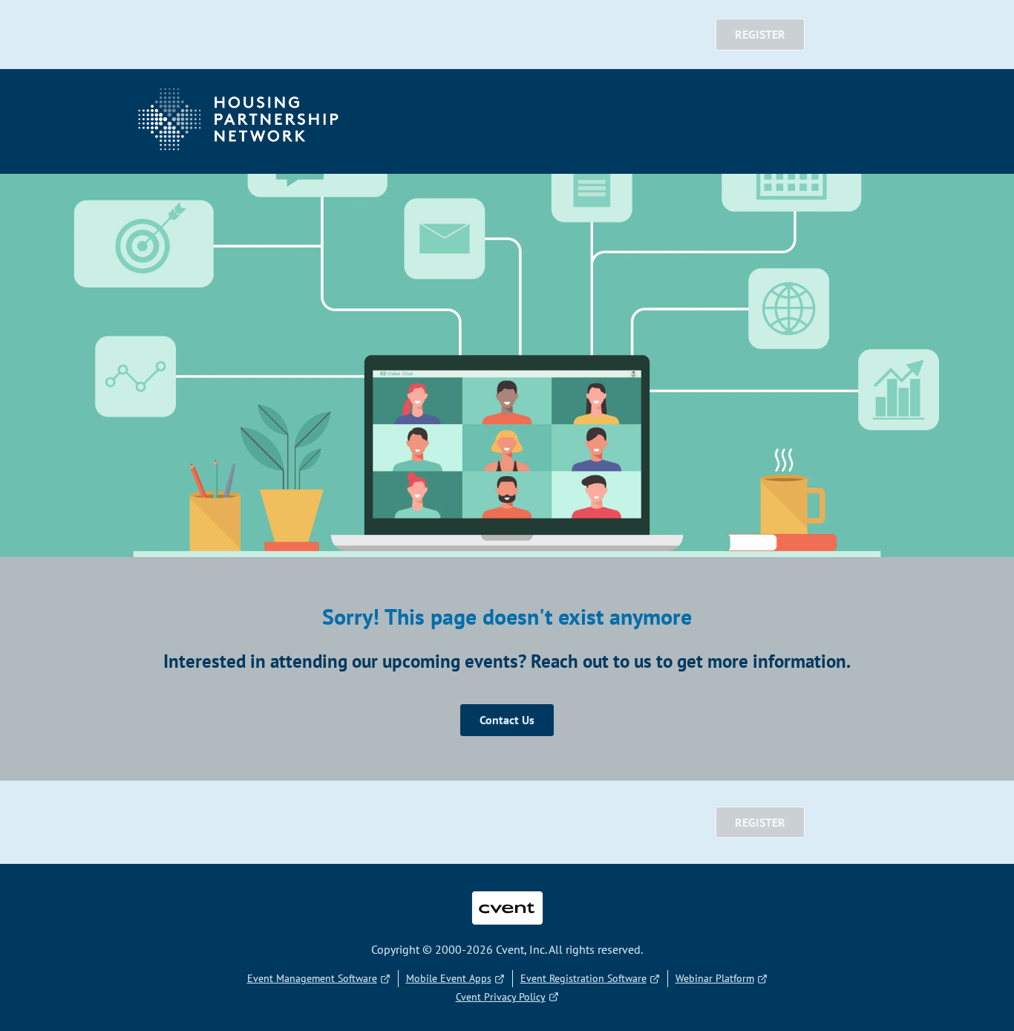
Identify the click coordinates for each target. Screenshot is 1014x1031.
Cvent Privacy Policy (501, 997)
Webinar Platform (715, 978)
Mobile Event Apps (448, 978)
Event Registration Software (583, 978)
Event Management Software (312, 978)
